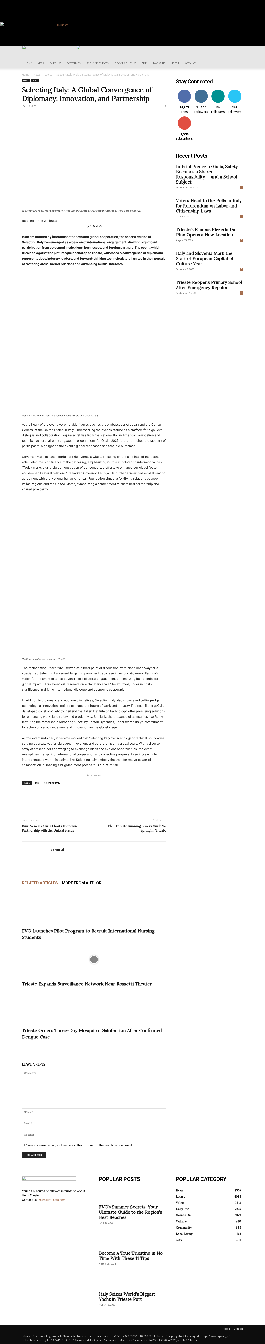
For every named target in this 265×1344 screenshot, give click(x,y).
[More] (64, 801)
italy (37, 782)
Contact (238, 1329)
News (40, 63)
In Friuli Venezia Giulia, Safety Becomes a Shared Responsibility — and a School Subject (207, 174)
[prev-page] (24, 1046)
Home (28, 63)
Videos (175, 63)
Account (190, 63)
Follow (201, 91)
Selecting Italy (52, 782)
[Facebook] (38, 2)
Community (74, 63)
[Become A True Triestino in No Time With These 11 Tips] (132, 1240)
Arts (144, 63)
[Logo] (49, 49)
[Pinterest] (45, 801)
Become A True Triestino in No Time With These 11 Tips (131, 1255)
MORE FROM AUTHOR (81, 883)
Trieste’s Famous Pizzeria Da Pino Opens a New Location (205, 232)
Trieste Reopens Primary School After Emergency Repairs (209, 285)
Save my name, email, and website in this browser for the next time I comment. (79, 1145)
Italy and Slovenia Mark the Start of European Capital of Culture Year (204, 258)
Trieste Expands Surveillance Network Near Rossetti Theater (87, 984)
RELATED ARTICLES (40, 883)
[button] (238, 51)
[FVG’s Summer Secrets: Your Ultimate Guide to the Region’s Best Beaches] (132, 1194)
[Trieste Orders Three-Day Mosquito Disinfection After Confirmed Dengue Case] (94, 1006)
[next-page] (31, 1046)
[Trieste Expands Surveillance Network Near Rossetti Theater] (94, 959)
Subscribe (184, 118)
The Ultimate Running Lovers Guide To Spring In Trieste (137, 828)
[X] (35, 801)
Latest (48, 74)
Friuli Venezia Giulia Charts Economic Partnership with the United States (50, 828)
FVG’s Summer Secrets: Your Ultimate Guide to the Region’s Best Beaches (130, 1212)
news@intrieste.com (51, 1199)
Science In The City (98, 63)
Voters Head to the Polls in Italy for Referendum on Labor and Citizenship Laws (209, 206)
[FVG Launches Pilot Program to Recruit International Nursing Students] (94, 906)
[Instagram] (41, 2)
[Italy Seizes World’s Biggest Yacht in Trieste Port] (132, 1281)
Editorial (57, 849)
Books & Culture (125, 63)
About (226, 1329)
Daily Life (55, 63)
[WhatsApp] (55, 801)
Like (184, 91)
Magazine (159, 63)
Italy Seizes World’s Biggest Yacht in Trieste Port (127, 1296)
